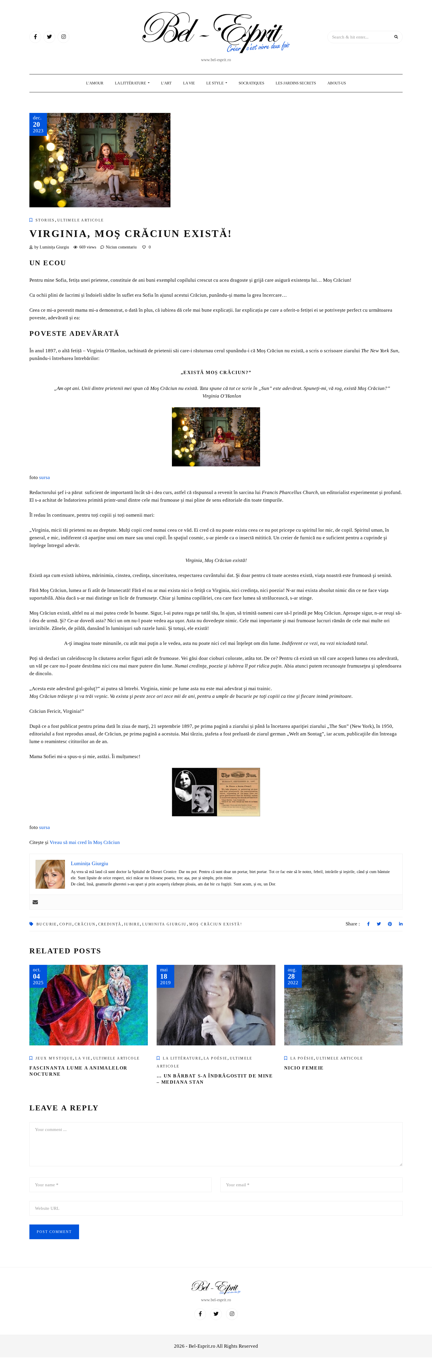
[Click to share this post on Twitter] (379, 924)
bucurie (46, 924)
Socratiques (251, 83)
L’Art (166, 83)
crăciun (85, 924)
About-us (336, 83)
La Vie (189, 83)
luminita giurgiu (164, 924)
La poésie (215, 1058)
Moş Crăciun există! (215, 924)
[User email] (35, 902)
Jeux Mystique (54, 1058)
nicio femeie (304, 1067)
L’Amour (94, 83)
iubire (132, 924)
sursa (44, 477)
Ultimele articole (80, 220)
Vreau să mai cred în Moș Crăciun (85, 842)
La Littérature (131, 83)
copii (65, 924)
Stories (45, 220)
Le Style (215, 83)
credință (110, 924)
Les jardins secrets (296, 83)
